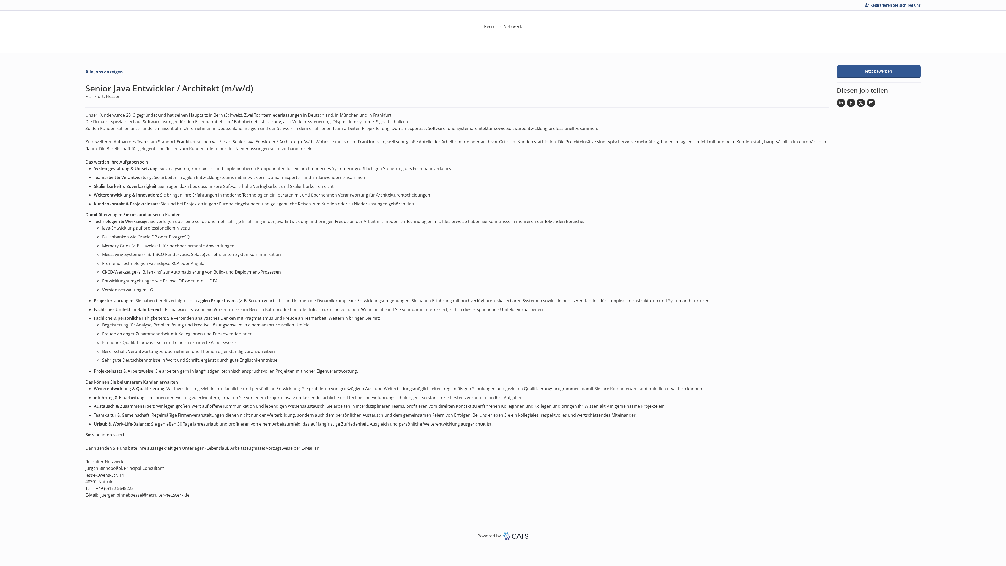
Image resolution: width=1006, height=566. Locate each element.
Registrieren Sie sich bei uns (895, 5)
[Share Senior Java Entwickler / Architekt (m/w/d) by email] (871, 104)
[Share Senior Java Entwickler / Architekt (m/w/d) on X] (861, 104)
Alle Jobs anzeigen (104, 72)
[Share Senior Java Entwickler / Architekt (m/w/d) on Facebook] (851, 104)
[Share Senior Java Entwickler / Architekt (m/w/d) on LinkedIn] (841, 104)
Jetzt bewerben (878, 71)
